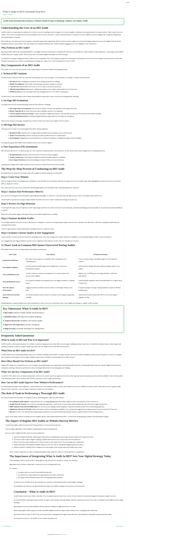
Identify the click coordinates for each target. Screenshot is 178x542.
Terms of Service (63, 534)
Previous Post (5, 526)
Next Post (120, 526)
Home (128, 2)
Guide (5, 14)
